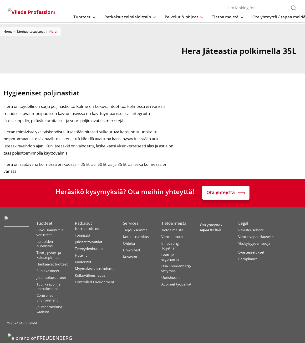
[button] (84, 16)
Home (8, 31)
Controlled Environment (47, 297)
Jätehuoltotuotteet (51, 277)
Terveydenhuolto (89, 248)
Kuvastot (130, 257)
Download (131, 250)
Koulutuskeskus (136, 236)
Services (130, 223)
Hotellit (81, 255)
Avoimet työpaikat (176, 284)
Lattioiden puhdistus (44, 244)
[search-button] (293, 8)
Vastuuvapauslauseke (256, 236)
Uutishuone (170, 277)
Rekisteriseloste (251, 230)
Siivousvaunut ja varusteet (49, 232)
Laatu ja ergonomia (170, 257)
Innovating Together (170, 245)
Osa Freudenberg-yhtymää (176, 268)
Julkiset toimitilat (88, 242)
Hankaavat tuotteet (52, 264)
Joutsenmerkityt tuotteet (49, 309)
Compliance (248, 259)
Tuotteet (44, 223)
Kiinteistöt (83, 262)
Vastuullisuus (172, 236)
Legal (243, 223)
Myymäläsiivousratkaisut (95, 268)
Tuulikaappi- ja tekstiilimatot (48, 286)
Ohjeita (129, 243)
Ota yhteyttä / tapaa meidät (211, 227)
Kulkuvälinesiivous (90, 275)
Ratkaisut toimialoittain (87, 226)
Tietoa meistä (173, 223)
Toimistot (82, 235)
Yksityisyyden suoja (254, 243)
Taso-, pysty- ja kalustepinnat (48, 255)
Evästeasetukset (251, 252)
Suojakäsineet (47, 271)
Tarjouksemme (135, 230)
